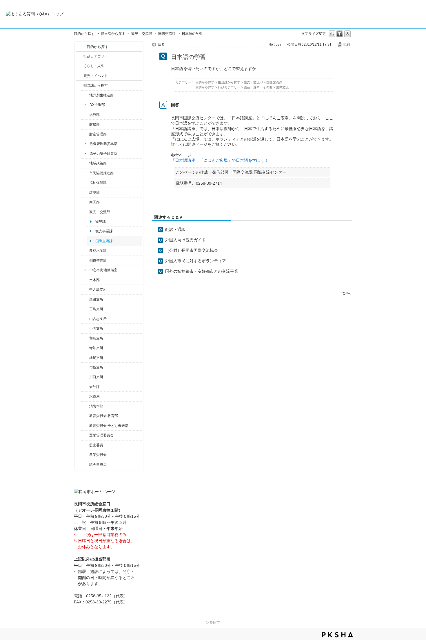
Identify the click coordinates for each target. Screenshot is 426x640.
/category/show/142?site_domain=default (85, 299)
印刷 (346, 44)
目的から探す (84, 34)
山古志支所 (98, 319)
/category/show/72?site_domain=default (85, 124)
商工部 (94, 202)
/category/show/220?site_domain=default (85, 445)
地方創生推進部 (101, 95)
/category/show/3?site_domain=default (79, 56)
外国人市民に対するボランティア (195, 260)
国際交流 (282, 87)
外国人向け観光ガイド (185, 240)
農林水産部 (98, 251)
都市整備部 (98, 260)
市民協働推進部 (101, 173)
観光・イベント (95, 76)
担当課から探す (113, 34)
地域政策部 (98, 163)
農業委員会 (98, 455)
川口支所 (96, 377)
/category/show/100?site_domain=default (85, 95)
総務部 (94, 115)
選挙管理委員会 (101, 435)
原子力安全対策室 (103, 154)
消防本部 (96, 406)
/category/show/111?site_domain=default (85, 435)
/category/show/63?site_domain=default (85, 347)
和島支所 (96, 338)
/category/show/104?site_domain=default (85, 163)
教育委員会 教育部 (103, 416)
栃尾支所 (96, 358)
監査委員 (96, 445)
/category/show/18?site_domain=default (79, 75)
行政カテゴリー (95, 56)
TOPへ (346, 293)
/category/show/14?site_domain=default (85, 182)
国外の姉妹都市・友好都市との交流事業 (201, 271)
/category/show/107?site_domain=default (85, 289)
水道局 (94, 396)
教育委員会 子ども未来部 (108, 426)
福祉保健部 (98, 183)
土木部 (94, 280)
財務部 (94, 124)
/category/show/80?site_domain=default (85, 357)
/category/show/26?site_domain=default (85, 173)
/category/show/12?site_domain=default (79, 66)
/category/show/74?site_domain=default (85, 328)
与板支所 (96, 367)
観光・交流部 (141, 34)
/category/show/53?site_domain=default (85, 309)
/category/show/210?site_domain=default (85, 386)
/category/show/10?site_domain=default (85, 114)
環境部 (94, 192)
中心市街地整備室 (103, 270)
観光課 (100, 222)
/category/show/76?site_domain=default (85, 250)
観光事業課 (104, 231)
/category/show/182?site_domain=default (85, 260)
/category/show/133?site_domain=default (85, 377)
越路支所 (96, 299)
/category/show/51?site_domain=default (85, 425)
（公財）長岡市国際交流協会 (191, 250)
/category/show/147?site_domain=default (85, 396)
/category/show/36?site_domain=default (85, 202)
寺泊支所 (96, 348)
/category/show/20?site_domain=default (85, 212)
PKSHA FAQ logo (337, 635)
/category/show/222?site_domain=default (85, 454)
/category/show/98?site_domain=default (85, 318)
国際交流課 (167, 34)
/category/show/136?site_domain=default (85, 367)
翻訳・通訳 (175, 229)
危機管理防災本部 (103, 144)
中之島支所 (98, 289)
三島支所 (96, 309)
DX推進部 (97, 105)
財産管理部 (98, 134)
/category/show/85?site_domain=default (85, 406)
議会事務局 (98, 465)
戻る (161, 44)
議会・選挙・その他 (258, 87)
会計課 (94, 387)
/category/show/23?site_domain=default (85, 192)
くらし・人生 (93, 66)
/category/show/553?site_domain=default (85, 134)
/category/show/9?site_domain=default (79, 85)
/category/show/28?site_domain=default (85, 280)
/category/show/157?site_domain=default (85, 464)
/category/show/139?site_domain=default (85, 338)
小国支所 (96, 328)
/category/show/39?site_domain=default (85, 415)
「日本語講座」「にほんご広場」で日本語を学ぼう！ (219, 160)
